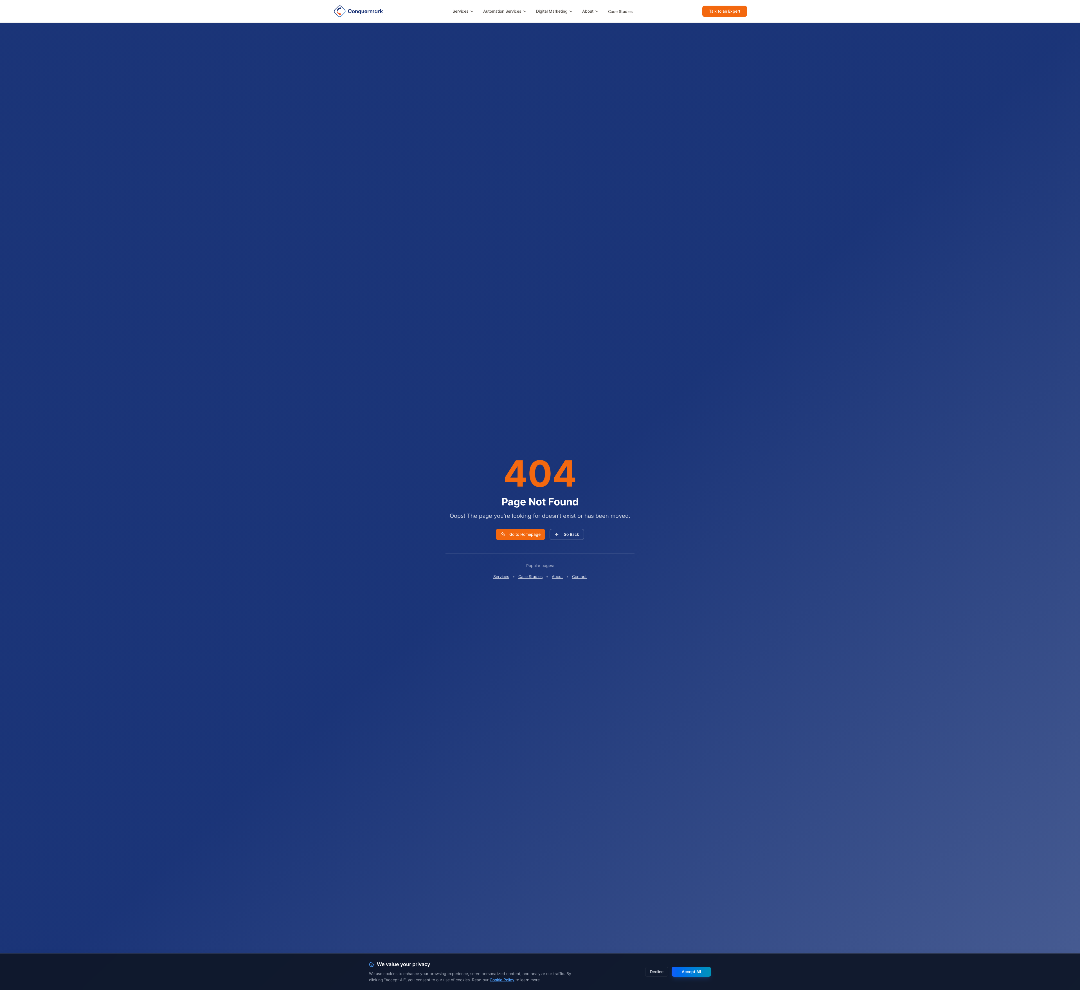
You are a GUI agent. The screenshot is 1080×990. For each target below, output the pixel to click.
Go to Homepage (525, 534)
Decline (656, 971)
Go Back (571, 534)
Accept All (691, 971)
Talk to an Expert (724, 11)
